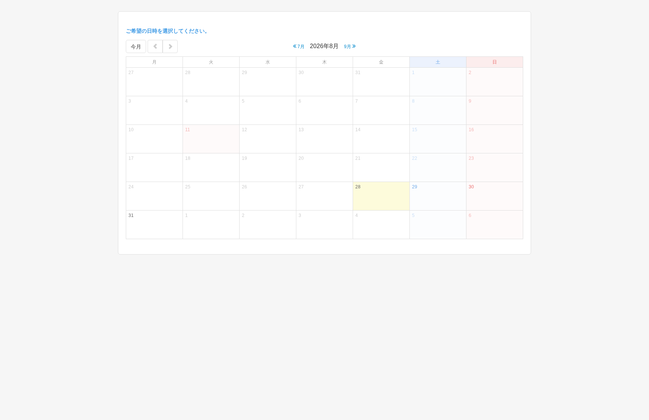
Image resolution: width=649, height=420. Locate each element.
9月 (348, 46)
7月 (300, 46)
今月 (136, 47)
